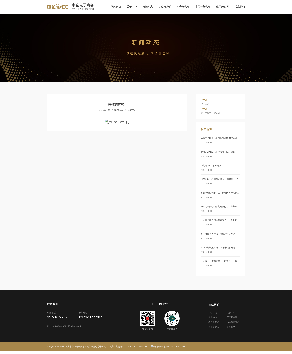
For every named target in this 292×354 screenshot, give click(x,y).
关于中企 (132, 6)
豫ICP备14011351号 (137, 346)
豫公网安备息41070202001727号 (169, 346)
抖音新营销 (183, 6)
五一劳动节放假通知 (210, 113)
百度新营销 (164, 6)
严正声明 (205, 104)
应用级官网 (222, 6)
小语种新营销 (203, 6)
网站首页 (116, 6)
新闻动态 (148, 6)
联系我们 (240, 6)
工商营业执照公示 (115, 346)
